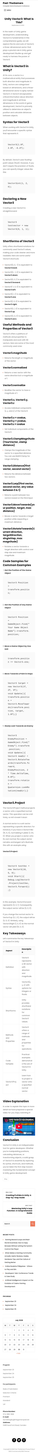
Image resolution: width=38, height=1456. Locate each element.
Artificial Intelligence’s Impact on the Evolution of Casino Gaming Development (19, 1283)
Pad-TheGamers (13, 3)
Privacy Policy (30, 1449)
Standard (6, 1400)
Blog (5, 1179)
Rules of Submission (10, 1389)
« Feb (18, 1353)
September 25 (10, 1309)
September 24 (10, 1305)
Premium (6, 1397)
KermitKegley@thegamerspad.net (16, 1420)
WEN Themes (25, 1451)
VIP (4, 1404)
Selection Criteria (9, 1393)
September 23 (10, 1301)
